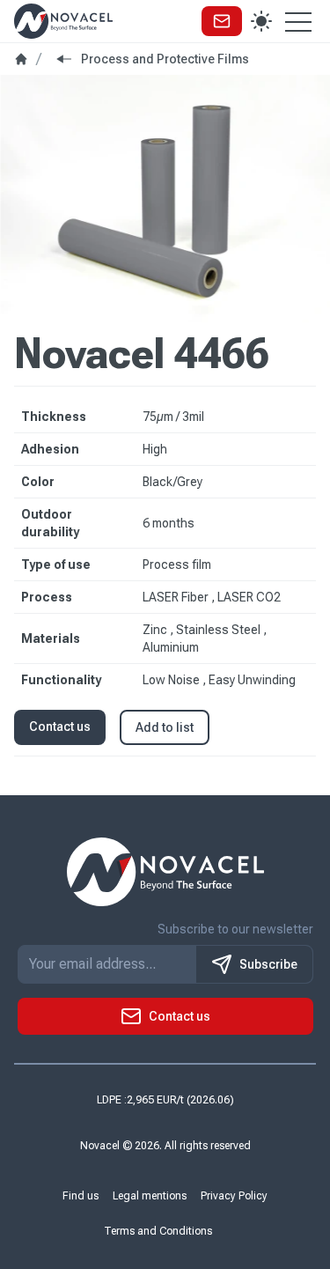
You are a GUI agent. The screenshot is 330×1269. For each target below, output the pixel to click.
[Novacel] (63, 21)
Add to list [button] (165, 727)
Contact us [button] (60, 726)
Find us (80, 1196)
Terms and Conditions (158, 1231)
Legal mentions (150, 1196)
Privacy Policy (234, 1196)
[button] (222, 21)
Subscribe (268, 964)
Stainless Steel (219, 630)
